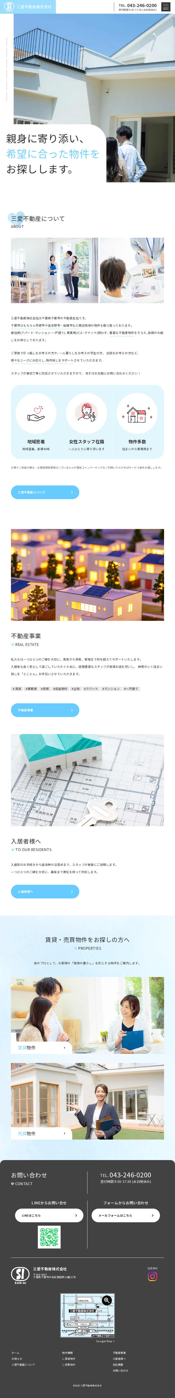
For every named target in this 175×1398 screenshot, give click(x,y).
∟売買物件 (68, 1364)
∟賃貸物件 (68, 1358)
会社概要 (118, 1364)
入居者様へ (119, 1358)
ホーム (16, 1352)
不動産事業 (119, 1352)
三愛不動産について (23, 1364)
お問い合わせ (121, 1370)
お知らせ (17, 1358)
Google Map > (105, 1341)
